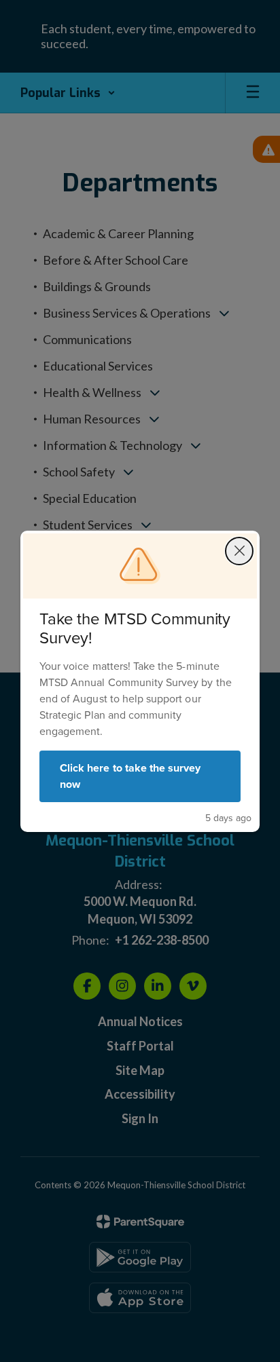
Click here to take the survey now (130, 776)
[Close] (239, 551)
